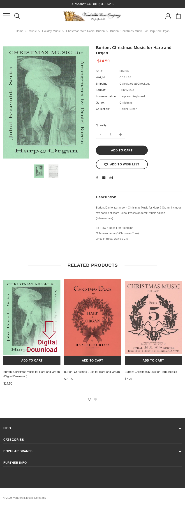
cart (178, 15)
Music (33, 31)
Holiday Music (51, 31)
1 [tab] (89, 399)
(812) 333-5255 (103, 4)
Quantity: (101, 125)
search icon (17, 15)
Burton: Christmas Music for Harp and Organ (139, 31)
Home (19, 31)
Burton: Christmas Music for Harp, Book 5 (151, 371)
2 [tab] (95, 399)
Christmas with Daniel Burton (85, 31)
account (168, 15)
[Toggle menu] (6, 15)
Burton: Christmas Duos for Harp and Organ (92, 371)
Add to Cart (32, 360)
